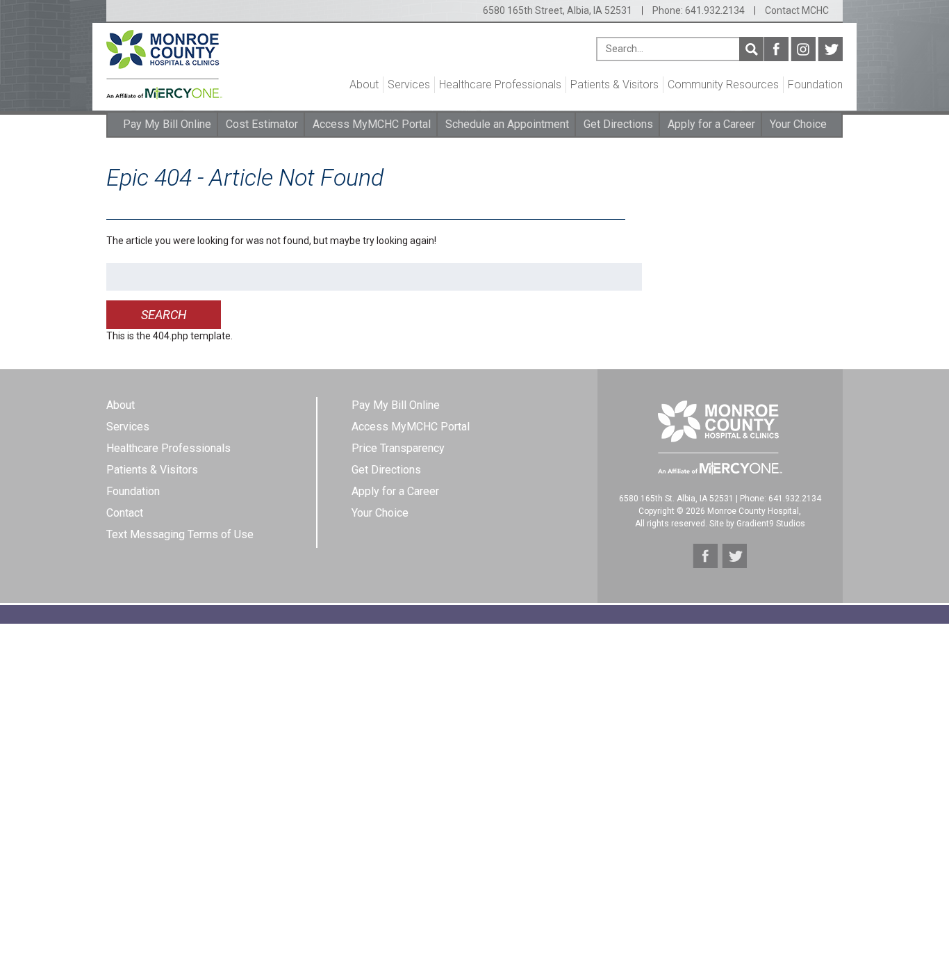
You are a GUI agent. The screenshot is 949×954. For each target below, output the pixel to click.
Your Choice (798, 124)
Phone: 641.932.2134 (698, 10)
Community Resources (723, 84)
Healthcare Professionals (500, 84)
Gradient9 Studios (770, 523)
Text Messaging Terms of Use (180, 534)
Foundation (815, 84)
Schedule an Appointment (507, 124)
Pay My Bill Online (167, 124)
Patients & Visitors (614, 84)
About (364, 84)
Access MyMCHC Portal (372, 124)
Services (409, 84)
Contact (124, 512)
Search (751, 49)
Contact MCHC (797, 10)
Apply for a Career (711, 124)
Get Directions (618, 124)
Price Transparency (398, 448)
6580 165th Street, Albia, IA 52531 (557, 10)
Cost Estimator (262, 124)
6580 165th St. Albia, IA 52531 (676, 498)
